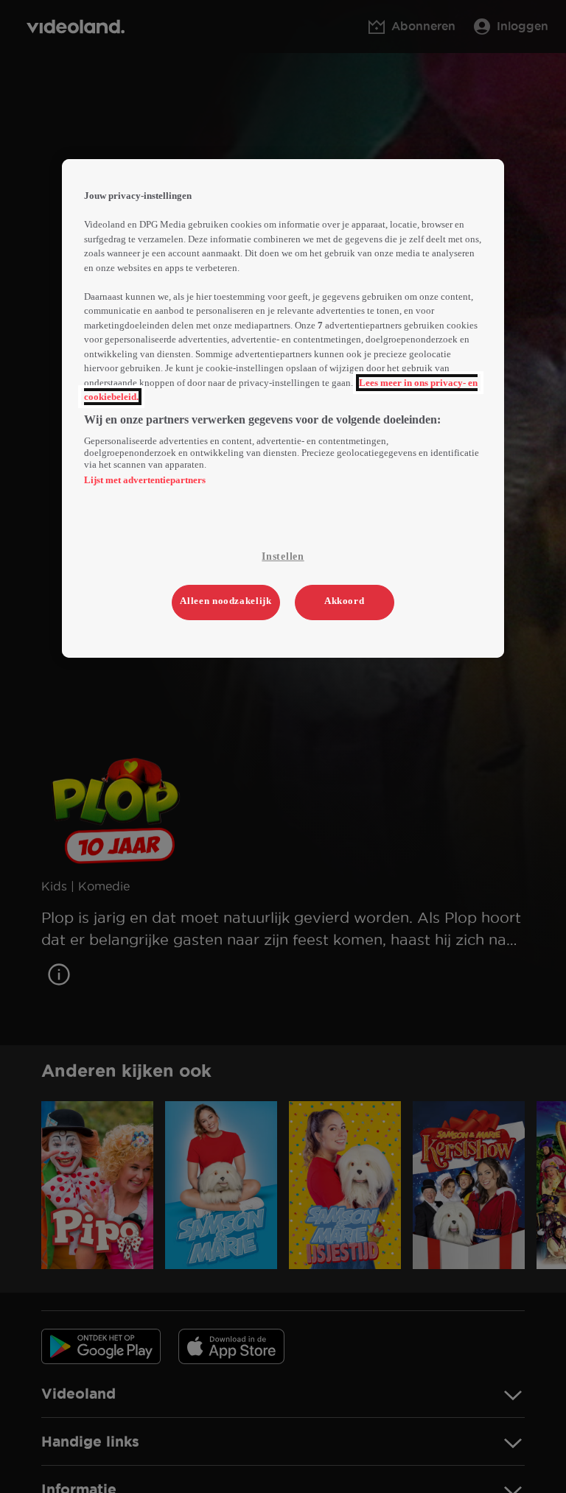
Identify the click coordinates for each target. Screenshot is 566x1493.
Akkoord (344, 600)
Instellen (283, 556)
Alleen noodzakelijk (225, 600)
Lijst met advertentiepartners (145, 479)
